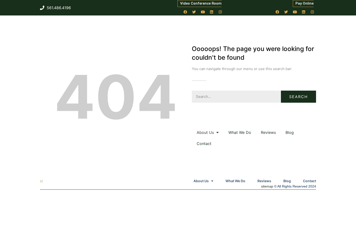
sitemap (267, 186)
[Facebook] (185, 11)
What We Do (239, 132)
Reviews (268, 132)
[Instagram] (220, 11)
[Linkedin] (211, 11)
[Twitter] (194, 11)
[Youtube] (203, 11)
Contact (204, 143)
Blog (290, 132)
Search (298, 96)
